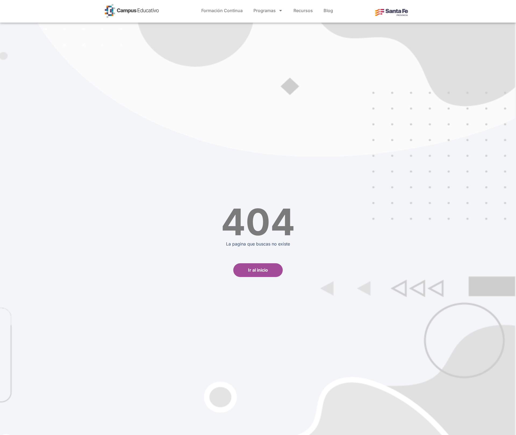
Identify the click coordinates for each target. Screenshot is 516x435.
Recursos (303, 10)
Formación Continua (222, 10)
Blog (328, 10)
